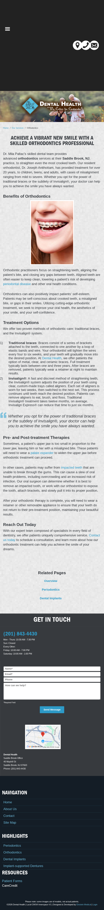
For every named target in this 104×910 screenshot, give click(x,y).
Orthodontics (12, 852)
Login (95, 904)
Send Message (52, 709)
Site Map (9, 822)
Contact (8, 816)
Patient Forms (12, 881)
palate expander (42, 453)
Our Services (18, 128)
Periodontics (12, 845)
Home (6, 128)
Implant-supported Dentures (23, 866)
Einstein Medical (84, 904)
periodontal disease (17, 284)
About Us (10, 809)
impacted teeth (71, 467)
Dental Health (51, 358)
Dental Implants (14, 859)
